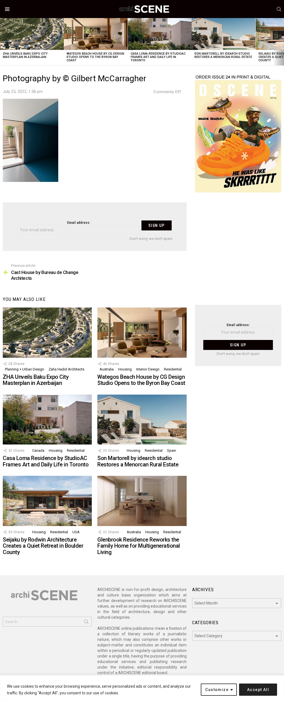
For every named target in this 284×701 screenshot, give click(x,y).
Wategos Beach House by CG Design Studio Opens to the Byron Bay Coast (95, 57)
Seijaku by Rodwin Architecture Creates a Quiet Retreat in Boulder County (43, 545)
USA (76, 532)
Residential (173, 369)
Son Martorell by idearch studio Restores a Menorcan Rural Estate (223, 55)
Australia (107, 369)
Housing (125, 369)
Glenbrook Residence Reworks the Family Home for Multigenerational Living (138, 545)
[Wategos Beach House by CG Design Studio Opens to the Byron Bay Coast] (96, 34)
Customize (217, 689)
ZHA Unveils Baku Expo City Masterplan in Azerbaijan (25, 55)
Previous (3, 41)
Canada (38, 450)
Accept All (258, 689)
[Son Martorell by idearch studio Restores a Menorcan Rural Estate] (223, 34)
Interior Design (147, 369)
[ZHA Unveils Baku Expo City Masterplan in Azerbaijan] (32, 34)
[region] (142, 688)
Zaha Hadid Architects (66, 369)
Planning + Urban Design (24, 369)
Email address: (78, 222)
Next (281, 41)
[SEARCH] (279, 9)
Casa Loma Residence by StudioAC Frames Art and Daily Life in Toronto (158, 57)
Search (86, 623)
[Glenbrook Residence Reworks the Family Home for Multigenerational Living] (141, 501)
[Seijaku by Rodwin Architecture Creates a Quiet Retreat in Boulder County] (47, 501)
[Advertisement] (238, 252)
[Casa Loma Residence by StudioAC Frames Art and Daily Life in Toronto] (160, 34)
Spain (171, 450)
